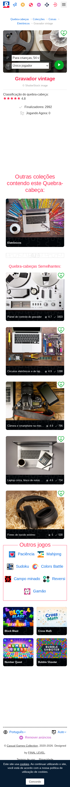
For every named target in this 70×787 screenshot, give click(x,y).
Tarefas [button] (23, 4)
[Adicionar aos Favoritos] (63, 33)
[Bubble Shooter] (52, 648)
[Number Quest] (18, 648)
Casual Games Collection (22, 745)
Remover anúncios (38, 737)
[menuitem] (15, 4)
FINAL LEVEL (36, 752)
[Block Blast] (18, 617)
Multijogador (15, 4)
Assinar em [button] (55, 4)
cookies (24, 764)
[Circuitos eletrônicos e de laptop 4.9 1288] (35, 346)
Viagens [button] (31, 4)
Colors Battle (51, 566)
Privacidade (46, 759)
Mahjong (53, 554)
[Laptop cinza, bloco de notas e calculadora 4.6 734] (35, 455)
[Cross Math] (52, 617)
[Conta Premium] (39, 4)
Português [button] (16, 732)
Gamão (39, 591)
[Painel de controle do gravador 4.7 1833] (35, 292)
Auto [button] (61, 732)
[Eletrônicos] (35, 218)
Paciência (25, 554)
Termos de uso (26, 759)
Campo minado (26, 579)
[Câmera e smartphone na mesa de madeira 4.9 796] (35, 401)
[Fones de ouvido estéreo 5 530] (35, 510)
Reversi (58, 579)
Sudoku (22, 566)
